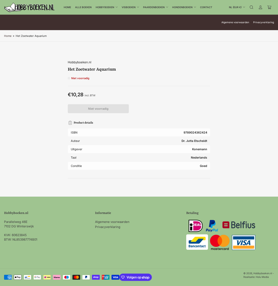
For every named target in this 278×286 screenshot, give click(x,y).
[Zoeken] (251, 7)
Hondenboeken (182, 7)
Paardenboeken (154, 7)
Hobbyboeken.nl (79, 62)
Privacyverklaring (263, 22)
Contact (206, 7)
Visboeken (129, 7)
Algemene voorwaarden (235, 22)
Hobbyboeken (105, 7)
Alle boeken (83, 7)
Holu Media (262, 276)
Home (67, 7)
